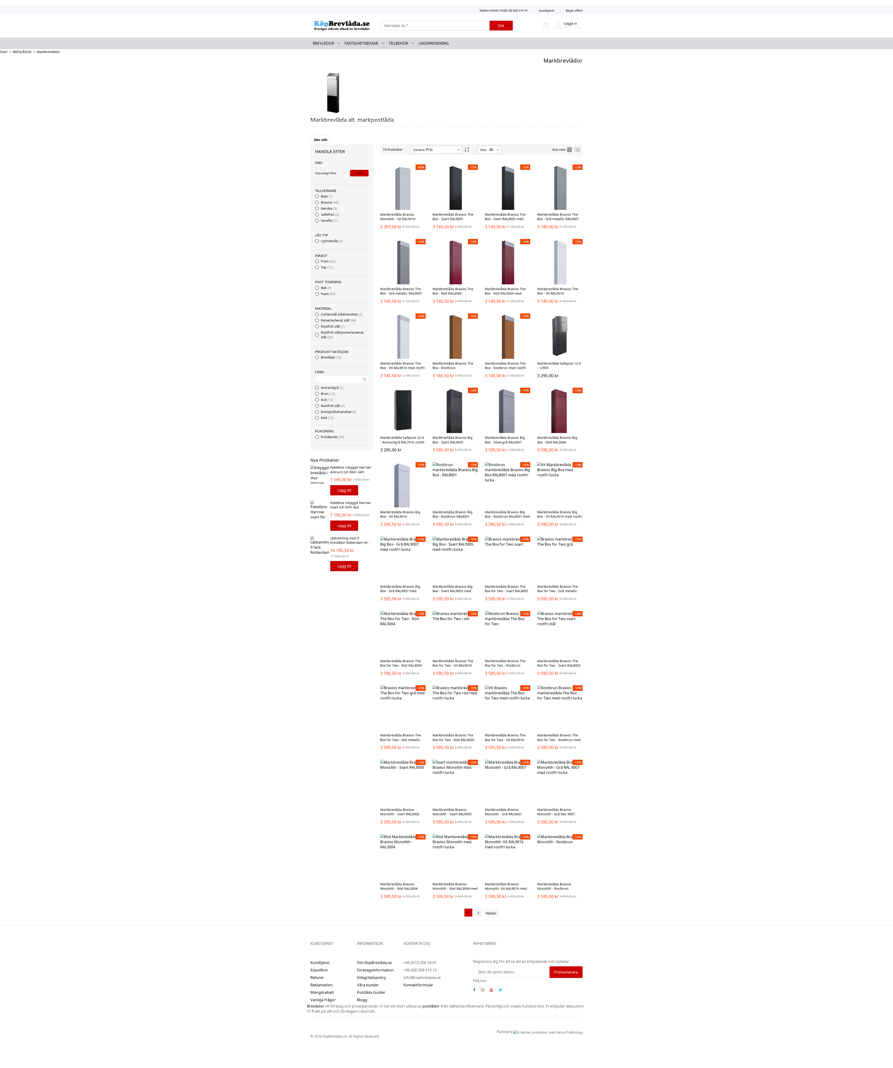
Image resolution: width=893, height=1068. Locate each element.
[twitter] (500, 990)
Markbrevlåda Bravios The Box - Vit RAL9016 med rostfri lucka (402, 368)
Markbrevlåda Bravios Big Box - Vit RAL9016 (400, 514)
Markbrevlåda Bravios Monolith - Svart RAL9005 (399, 811)
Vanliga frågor (323, 999)
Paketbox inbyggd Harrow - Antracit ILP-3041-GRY (351, 469)
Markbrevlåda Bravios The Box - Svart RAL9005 (453, 216)
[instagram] (482, 990)
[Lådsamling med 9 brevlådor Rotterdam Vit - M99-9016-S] (319, 545)
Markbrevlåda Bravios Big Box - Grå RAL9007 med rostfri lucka (400, 591)
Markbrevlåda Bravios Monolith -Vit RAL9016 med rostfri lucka (506, 888)
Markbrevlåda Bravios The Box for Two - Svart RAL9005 (506, 588)
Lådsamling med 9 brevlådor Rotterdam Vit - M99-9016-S (350, 542)
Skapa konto (573, 27)
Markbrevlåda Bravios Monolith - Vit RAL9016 (397, 216)
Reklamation (321, 984)
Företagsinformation (375, 970)
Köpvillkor (319, 970)
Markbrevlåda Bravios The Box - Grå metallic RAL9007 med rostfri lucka (401, 293)
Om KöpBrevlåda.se (374, 962)
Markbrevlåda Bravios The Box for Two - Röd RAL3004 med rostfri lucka (453, 739)
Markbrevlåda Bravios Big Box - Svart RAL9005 (453, 439)
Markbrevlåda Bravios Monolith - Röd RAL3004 (398, 886)
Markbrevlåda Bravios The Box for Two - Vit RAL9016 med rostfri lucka (505, 739)
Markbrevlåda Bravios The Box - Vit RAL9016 (557, 291)
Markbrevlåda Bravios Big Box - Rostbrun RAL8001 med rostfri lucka (507, 516)
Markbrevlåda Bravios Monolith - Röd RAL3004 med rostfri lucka (455, 888)
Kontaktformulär (418, 984)
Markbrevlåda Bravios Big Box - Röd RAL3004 (557, 439)
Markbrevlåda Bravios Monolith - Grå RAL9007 (503, 811)
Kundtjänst (546, 10)
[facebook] (474, 990)
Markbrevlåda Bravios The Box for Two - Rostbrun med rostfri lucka (559, 739)
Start (3, 52)
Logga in (570, 23)
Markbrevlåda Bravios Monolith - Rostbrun (554, 886)
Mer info (320, 140)
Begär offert (574, 10)
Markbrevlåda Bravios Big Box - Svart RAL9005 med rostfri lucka (453, 591)
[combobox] (435, 25)
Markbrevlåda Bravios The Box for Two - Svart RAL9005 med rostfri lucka (558, 665)
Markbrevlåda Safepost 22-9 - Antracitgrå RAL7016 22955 (402, 439)
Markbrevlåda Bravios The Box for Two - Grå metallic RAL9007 (557, 591)
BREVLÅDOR (22, 52)
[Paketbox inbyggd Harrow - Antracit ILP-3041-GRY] (319, 474)
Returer (317, 977)
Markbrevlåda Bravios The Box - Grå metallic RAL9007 (558, 216)
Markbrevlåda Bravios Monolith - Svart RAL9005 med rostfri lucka (452, 814)
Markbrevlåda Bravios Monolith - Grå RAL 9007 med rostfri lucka (556, 814)
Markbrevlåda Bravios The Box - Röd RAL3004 (453, 291)
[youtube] (491, 990)
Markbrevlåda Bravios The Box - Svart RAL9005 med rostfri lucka (505, 219)
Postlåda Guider (371, 992)
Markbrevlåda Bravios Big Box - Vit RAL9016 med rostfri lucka (559, 516)
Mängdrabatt (322, 992)
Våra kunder (368, 984)
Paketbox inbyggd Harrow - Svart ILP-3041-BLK (351, 504)
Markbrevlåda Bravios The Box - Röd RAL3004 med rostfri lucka (505, 293)
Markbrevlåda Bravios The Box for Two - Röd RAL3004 (401, 663)
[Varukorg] (545, 25)
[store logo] (341, 25)
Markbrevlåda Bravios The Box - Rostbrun (453, 365)
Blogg (362, 999)
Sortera (419, 150)
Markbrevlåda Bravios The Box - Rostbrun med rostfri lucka (505, 368)
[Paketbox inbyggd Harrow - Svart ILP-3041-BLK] (319, 509)
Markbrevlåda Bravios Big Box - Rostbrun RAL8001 (453, 514)
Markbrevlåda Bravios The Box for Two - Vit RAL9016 (453, 663)
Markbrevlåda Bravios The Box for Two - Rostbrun (505, 663)
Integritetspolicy (371, 977)
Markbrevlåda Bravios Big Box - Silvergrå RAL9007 (505, 439)
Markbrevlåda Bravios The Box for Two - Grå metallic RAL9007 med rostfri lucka (400, 739)
